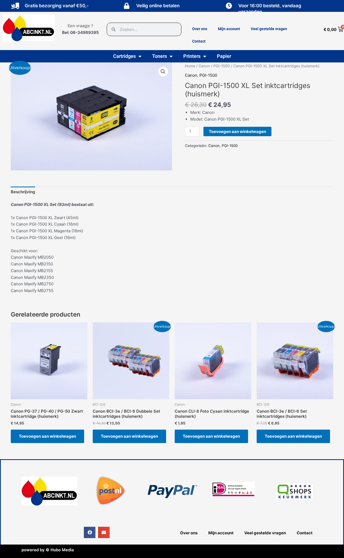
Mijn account (229, 29)
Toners (159, 56)
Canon (204, 66)
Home (190, 66)
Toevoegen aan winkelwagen (237, 131)
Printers (191, 56)
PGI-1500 (221, 66)
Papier (224, 56)
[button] (163, 71)
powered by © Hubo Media (48, 549)
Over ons (199, 29)
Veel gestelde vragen (269, 29)
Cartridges (124, 56)
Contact (199, 41)
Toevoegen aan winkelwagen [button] (47, 436)
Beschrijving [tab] (23, 191)
